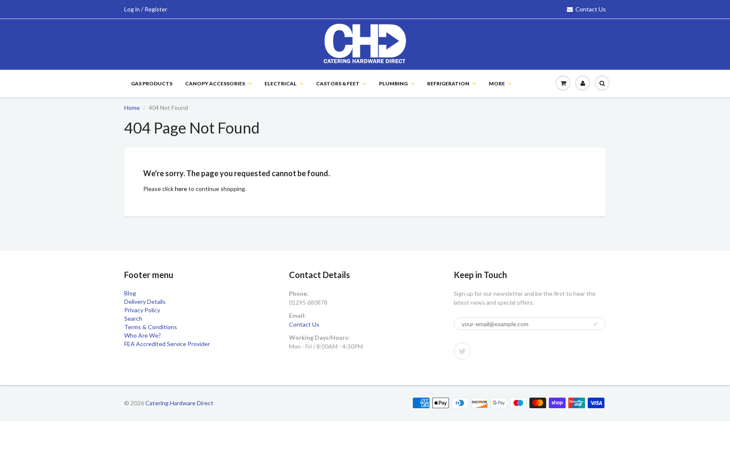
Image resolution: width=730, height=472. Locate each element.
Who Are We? (142, 335)
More (497, 83)
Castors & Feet (338, 83)
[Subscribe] (595, 324)
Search (133, 318)
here (181, 188)
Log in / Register (145, 9)
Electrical (280, 83)
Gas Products (151, 83)
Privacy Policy (142, 310)
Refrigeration (448, 83)
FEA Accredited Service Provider (167, 343)
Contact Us (590, 9)
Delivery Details (145, 301)
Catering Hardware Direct (179, 403)
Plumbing (393, 83)
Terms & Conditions (150, 326)
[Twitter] (462, 351)
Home (132, 107)
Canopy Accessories (215, 83)
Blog (130, 293)
